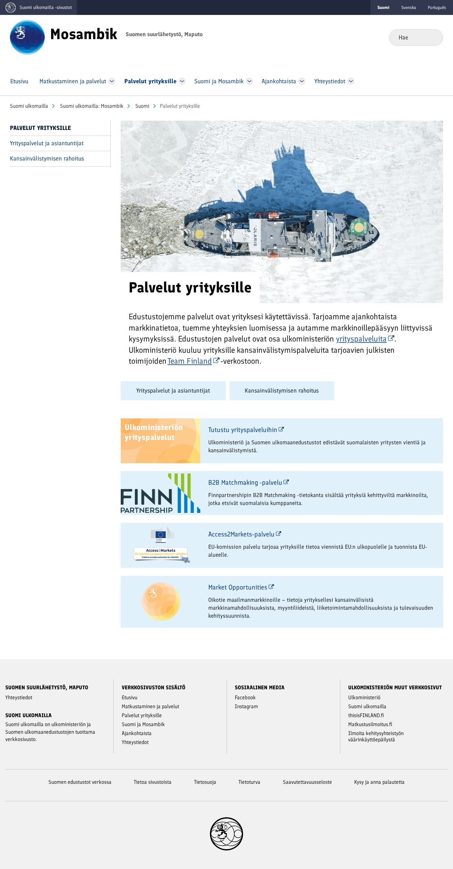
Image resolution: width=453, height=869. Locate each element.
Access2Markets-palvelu (241, 534)
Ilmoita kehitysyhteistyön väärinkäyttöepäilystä (376, 736)
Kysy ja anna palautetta (379, 782)
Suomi (141, 106)
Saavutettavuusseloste (307, 782)
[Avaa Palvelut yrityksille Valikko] (182, 81)
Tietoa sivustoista (152, 782)
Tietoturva (249, 782)
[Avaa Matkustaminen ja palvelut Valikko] (111, 81)
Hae (432, 37)
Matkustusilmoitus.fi (370, 724)
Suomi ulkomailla (29, 106)
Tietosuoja (205, 782)
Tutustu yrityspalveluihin (242, 430)
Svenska (408, 7)
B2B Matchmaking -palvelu (245, 482)
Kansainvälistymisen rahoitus (47, 158)
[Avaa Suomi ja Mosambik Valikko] (249, 81)
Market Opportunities (237, 587)
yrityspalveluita (361, 338)
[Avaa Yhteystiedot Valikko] (351, 81)
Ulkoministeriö (364, 697)
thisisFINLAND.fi (366, 715)
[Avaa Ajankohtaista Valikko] (302, 81)
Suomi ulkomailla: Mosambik (91, 106)
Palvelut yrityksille (40, 128)
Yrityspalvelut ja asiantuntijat (47, 143)
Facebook (245, 697)
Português (437, 7)
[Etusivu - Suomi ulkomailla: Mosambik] (27, 36)
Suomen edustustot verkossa (79, 782)
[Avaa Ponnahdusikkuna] (282, 211)
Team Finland (189, 361)
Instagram (246, 706)
